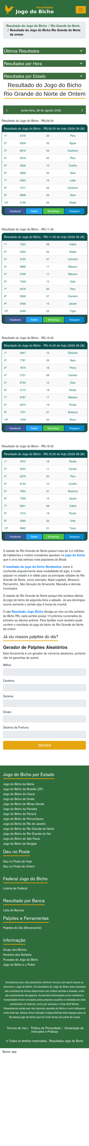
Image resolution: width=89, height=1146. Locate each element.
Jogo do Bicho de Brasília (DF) (23, 789)
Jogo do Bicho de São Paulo (21, 838)
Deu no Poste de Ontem (19, 866)
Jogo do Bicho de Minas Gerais (23, 804)
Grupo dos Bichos (14, 949)
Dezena (8, 696)
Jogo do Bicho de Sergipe (20, 843)
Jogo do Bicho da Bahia (18, 784)
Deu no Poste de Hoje (17, 861)
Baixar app (9, 1051)
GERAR (44, 745)
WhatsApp (53, 211)
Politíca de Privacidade (46, 1028)
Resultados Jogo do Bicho (66, 1041)
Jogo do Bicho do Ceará (19, 794)
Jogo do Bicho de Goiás (18, 799)
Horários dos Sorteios (17, 954)
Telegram (74, 211)
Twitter (34, 211)
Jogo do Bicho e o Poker (19, 964)
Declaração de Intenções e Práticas (57, 1030)
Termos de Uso (17, 1028)
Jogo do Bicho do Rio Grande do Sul (27, 833)
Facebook (15, 211)
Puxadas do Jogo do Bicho (20, 959)
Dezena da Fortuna (16, 727)
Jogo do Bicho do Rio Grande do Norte (28, 829)
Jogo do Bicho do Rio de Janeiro (24, 824)
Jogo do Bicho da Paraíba (20, 809)
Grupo (7, 712)
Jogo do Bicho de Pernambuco (23, 819)
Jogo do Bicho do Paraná (19, 814)
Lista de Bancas (13, 910)
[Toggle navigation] (81, 9)
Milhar (7, 665)
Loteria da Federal (15, 888)
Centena (8, 680)
